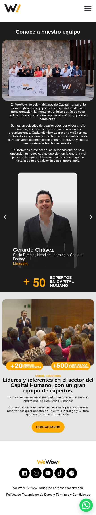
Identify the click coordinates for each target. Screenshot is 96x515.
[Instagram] (36, 473)
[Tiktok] (59, 473)
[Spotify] (71, 473)
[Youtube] (48, 473)
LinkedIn (20, 264)
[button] (88, 8)
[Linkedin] (24, 473)
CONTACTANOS (48, 427)
